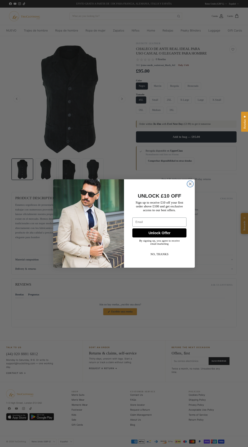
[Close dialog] (190, 184)
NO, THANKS (159, 254)
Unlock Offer (159, 233)
